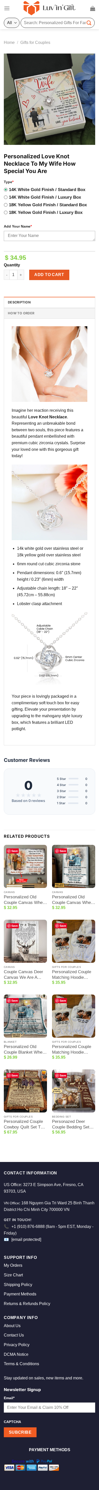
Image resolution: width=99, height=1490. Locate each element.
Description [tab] (19, 302)
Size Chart (13, 1275)
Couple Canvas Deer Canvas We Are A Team (23, 974)
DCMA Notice (16, 1354)
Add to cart (49, 274)
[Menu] (7, 8)
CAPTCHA (12, 1422)
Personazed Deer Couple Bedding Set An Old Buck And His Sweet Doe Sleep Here (73, 1124)
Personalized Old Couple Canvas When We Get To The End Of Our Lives (73, 900)
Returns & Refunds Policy (27, 1303)
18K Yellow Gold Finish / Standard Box (48, 204)
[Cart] (92, 8)
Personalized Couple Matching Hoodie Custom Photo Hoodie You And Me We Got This (72, 1049)
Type (8, 182)
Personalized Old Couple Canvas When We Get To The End (24, 900)
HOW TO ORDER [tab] (21, 313)
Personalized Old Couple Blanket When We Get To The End (24, 1049)
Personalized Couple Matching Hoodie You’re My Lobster (71, 974)
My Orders (13, 1265)
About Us (12, 1326)
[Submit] (89, 23)
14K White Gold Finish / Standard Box (47, 189)
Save (14, 851)
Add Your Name (18, 226)
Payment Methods (20, 1294)
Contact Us (14, 1335)
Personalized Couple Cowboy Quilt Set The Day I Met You (24, 1124)
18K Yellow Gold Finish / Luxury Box (45, 212)
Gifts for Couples (35, 42)
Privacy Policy (16, 1345)
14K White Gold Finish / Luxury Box (45, 197)
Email (9, 1398)
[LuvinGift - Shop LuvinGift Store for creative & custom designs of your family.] (49, 8)
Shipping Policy (18, 1284)
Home (9, 42)
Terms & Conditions (21, 1364)
